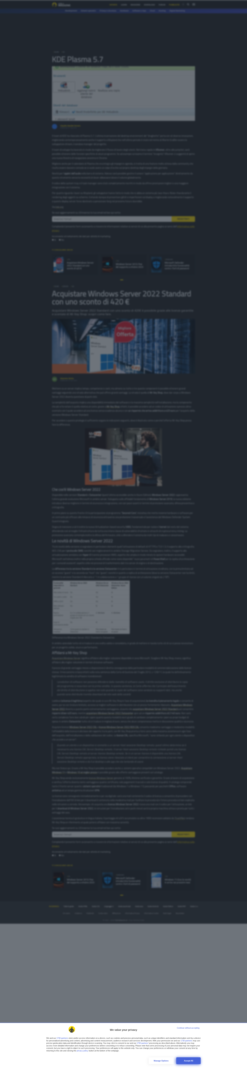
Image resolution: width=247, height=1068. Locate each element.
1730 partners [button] (62, 1038)
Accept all (188, 1061)
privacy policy (82, 1051)
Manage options (161, 1061)
